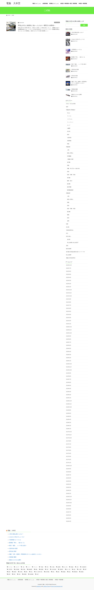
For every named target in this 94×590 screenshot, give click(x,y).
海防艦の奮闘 (74, 89)
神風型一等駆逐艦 (59, 579)
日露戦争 (61, 569)
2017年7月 (68, 444)
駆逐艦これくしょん (29, 579)
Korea (68, 112)
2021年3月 (68, 317)
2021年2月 (68, 320)
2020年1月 (68, 360)
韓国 (14, 574)
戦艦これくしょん (11, 579)
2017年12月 (69, 431)
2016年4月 (68, 484)
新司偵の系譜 (74, 75)
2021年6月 (68, 308)
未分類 (67, 227)
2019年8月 (68, 376)
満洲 (9, 571)
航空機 (68, 183)
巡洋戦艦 (17, 569)
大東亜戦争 (84, 566)
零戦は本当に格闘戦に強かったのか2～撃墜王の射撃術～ (37, 25)
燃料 (26, 571)
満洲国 (14, 571)
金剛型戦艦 (20, 579)
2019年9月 (68, 373)
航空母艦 (69, 187)
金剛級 (82, 571)
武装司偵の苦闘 (75, 69)
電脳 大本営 (12, 530)
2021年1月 (68, 323)
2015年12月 (69, 496)
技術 (68, 171)
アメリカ (57, 22)
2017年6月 (68, 447)
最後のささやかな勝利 (76, 94)
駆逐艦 (25, 574)
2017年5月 (68, 450)
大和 (77, 566)
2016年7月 (68, 474)
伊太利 (68, 131)
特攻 (31, 571)
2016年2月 (68, 490)
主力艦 (52, 566)
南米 (67, 106)
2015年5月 (68, 518)
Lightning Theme (46, 586)
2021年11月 (69, 292)
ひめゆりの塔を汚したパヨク (78, 39)
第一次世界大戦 (39, 571)
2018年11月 (69, 404)
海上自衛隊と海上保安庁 (72, 242)
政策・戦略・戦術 (71, 174)
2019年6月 (68, 382)
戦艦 (36, 569)
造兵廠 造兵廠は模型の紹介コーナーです (75, 251)
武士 (67, 233)
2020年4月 (68, 351)
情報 (68, 165)
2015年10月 (69, 502)
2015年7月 (68, 512)
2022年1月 (68, 286)
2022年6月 (68, 271)
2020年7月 (68, 342)
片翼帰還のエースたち (76, 49)
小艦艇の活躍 (70, 159)
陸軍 (9, 574)
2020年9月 (68, 336)
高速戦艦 (31, 574)
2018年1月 (68, 428)
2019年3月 (68, 391)
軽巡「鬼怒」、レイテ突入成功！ (79, 64)
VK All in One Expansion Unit (56, 586)
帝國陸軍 (68, 193)
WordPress (39, 586)
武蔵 (74, 569)
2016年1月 (68, 493)
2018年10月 (69, 407)
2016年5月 (68, 481)
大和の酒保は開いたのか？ (77, 32)
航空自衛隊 (68, 248)
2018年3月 (68, 422)
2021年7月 (68, 305)
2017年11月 (69, 434)
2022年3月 (68, 280)
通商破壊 (75, 571)
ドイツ (28, 566)
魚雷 (37, 574)
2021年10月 (69, 296)
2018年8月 (68, 410)
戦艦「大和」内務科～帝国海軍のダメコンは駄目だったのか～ (25, 554)
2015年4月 (68, 521)
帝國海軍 (68, 146)
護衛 (58, 571)
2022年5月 (68, 274)
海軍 (85, 569)
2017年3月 (68, 456)
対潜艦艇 (69, 156)
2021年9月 (68, 299)
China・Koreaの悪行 (71, 103)
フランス (35, 566)
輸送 (69, 571)
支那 (47, 569)
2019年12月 (69, 363)
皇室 (67, 245)
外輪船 (71, 566)
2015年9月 (68, 505)
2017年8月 (68, 441)
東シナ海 (68, 569)
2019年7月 (68, 379)
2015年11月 (69, 499)
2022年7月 (68, 268)
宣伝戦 (68, 239)
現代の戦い (68, 236)
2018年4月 (68, 419)
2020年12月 (69, 326)
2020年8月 (68, 339)
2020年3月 (68, 354)
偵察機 (58, 566)
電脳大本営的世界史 (70, 257)
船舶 (68, 214)
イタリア (17, 566)
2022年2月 (68, 283)
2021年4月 (68, 314)
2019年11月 (69, 367)
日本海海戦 (53, 569)
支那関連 (69, 140)
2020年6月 (68, 345)
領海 (19, 574)
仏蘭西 (68, 128)
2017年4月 (68, 453)
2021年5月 (68, 311)
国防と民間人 (70, 153)
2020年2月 (68, 357)
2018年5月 (68, 416)
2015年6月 (68, 515)
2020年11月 (69, 329)
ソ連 (23, 566)
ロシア (68, 125)
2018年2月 (68, 425)
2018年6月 (68, 413)
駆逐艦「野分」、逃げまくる (78, 57)
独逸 (68, 143)
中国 (47, 566)
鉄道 (68, 217)
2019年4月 (68, 388)
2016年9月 (68, 468)
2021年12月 (69, 289)
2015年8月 (68, 508)
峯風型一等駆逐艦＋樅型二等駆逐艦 (44, 579)
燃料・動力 (69, 180)
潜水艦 (68, 177)
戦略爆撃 (30, 569)
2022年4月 (68, 277)
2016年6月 (68, 478)
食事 (68, 220)
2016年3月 (68, 487)
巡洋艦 (68, 162)
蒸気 (53, 571)
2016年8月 (68, 471)
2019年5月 (68, 385)
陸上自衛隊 (68, 254)
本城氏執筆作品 (69, 230)
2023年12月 (69, 265)
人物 (68, 150)
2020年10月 (69, 333)
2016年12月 (69, 465)
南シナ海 (65, 566)
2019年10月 (69, 370)
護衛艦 (63, 571)
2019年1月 (68, 397)
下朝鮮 (41, 566)
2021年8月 (68, 302)
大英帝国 (69, 137)
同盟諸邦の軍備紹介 (70, 109)
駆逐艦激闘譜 (70, 190)
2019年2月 (68, 394)
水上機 (79, 569)
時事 (67, 224)
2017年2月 (68, 459)
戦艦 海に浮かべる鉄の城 (73, 168)
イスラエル (69, 119)
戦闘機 (41, 569)
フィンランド (70, 122)
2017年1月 (68, 462)
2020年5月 (68, 348)
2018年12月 (69, 400)
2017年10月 (69, 437)
